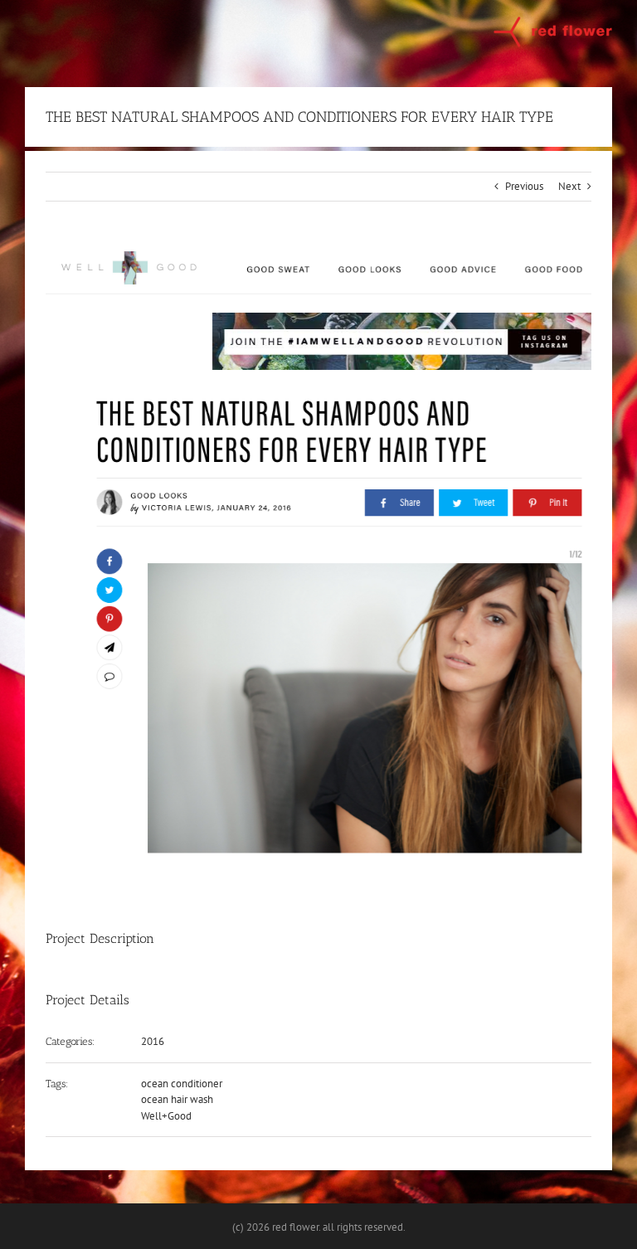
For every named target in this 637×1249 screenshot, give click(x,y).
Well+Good (166, 1116)
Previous (524, 186)
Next (569, 186)
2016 (152, 1041)
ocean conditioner (181, 1083)
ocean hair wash (177, 1099)
